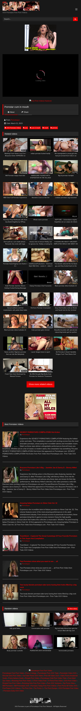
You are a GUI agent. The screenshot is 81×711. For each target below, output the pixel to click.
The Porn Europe (50, 688)
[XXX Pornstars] (40, 6)
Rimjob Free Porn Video (12, 683)
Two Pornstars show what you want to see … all (39, 561)
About (12, 112)
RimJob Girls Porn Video (12, 676)
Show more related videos (40, 384)
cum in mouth (36, 128)
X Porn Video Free (40, 681)
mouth (46, 128)
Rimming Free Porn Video (21, 681)
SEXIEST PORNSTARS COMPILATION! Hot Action (40, 432)
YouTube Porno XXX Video (32, 676)
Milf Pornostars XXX (21, 686)
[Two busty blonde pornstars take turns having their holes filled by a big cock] (10, 599)
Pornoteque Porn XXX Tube (48, 673)
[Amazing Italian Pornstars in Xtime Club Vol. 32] (10, 517)
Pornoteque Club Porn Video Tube (53, 678)
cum (26, 128)
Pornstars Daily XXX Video (13, 691)
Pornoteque (15, 120)
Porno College (30, 673)
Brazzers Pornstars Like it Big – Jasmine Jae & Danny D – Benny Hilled (48, 468)
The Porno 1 (38, 688)
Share (26, 112)
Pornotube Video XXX (68, 673)
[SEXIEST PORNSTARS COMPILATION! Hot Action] (10, 447)
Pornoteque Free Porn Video (13, 673)
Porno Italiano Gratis (16, 678)
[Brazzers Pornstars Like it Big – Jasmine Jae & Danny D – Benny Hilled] (10, 482)
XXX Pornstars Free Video (68, 688)
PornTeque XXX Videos (11, 688)
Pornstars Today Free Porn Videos (43, 686)
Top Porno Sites (69, 683)
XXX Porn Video (70, 681)
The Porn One (27, 688)
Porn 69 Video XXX (51, 676)
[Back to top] (74, 705)
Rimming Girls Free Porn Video (33, 683)
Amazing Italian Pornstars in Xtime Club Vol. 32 (38, 503)
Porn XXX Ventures (54, 683)
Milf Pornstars (8, 686)
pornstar (54, 128)
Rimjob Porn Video (32, 678)
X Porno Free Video (55, 681)
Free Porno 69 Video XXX (67, 686)
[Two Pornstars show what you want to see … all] (10, 576)
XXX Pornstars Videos (14, 128)
